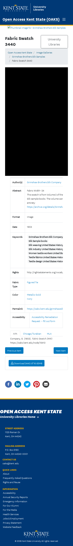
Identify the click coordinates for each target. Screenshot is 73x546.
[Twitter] (27, 384)
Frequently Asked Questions (17, 478)
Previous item (14, 350)
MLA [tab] (49, 333)
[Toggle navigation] (64, 19)
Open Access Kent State (20, 52)
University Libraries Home (17, 416)
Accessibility (9, 493)
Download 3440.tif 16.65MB (28, 363)
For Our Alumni (11, 505)
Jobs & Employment (13, 518)
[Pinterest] (36, 384)
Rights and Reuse (11, 482)
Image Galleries (44, 52)
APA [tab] (15, 333)
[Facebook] (8, 384)
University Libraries (54, 41)
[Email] (45, 384)
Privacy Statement (12, 522)
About (6, 473)
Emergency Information (15, 501)
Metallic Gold (34, 294)
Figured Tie (32, 282)
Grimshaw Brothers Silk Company (44, 182)
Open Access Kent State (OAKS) (31, 19)
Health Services (11, 514)
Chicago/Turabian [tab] (32, 333)
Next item (61, 350)
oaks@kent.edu (11, 463)
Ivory (29, 298)
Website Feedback (12, 527)
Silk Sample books (38, 241)
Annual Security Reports (15, 497)
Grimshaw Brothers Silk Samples (28, 56)
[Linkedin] (17, 384)
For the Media (10, 510)
